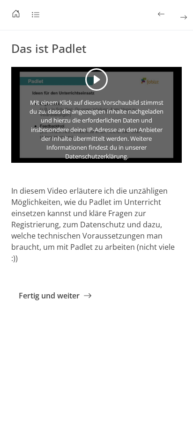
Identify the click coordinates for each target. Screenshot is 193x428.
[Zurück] (162, 14)
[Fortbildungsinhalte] (35, 15)
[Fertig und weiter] (182, 17)
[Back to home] (16, 15)
